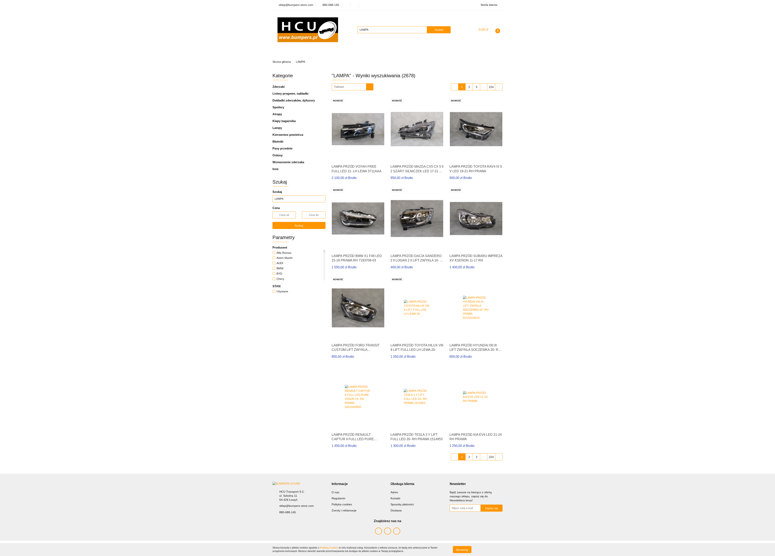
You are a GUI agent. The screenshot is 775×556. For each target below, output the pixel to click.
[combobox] (352, 86)
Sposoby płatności (402, 504)
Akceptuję (462, 549)
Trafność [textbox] (339, 86)
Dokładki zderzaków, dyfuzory (293, 100)
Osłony (277, 155)
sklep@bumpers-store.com (296, 505)
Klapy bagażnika (284, 121)
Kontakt (395, 498)
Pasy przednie (282, 148)
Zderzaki (278, 86)
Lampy (277, 128)
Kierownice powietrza (287, 134)
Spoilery (278, 107)
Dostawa (396, 510)
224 (491, 87)
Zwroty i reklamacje (344, 510)
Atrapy (277, 114)
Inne (275, 169)
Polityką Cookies (329, 547)
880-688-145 (287, 512)
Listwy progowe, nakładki (290, 93)
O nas (335, 492)
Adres (394, 492)
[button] (340, 484)
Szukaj (299, 225)
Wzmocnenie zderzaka (288, 162)
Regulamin (338, 498)
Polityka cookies (342, 504)
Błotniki (277, 141)
